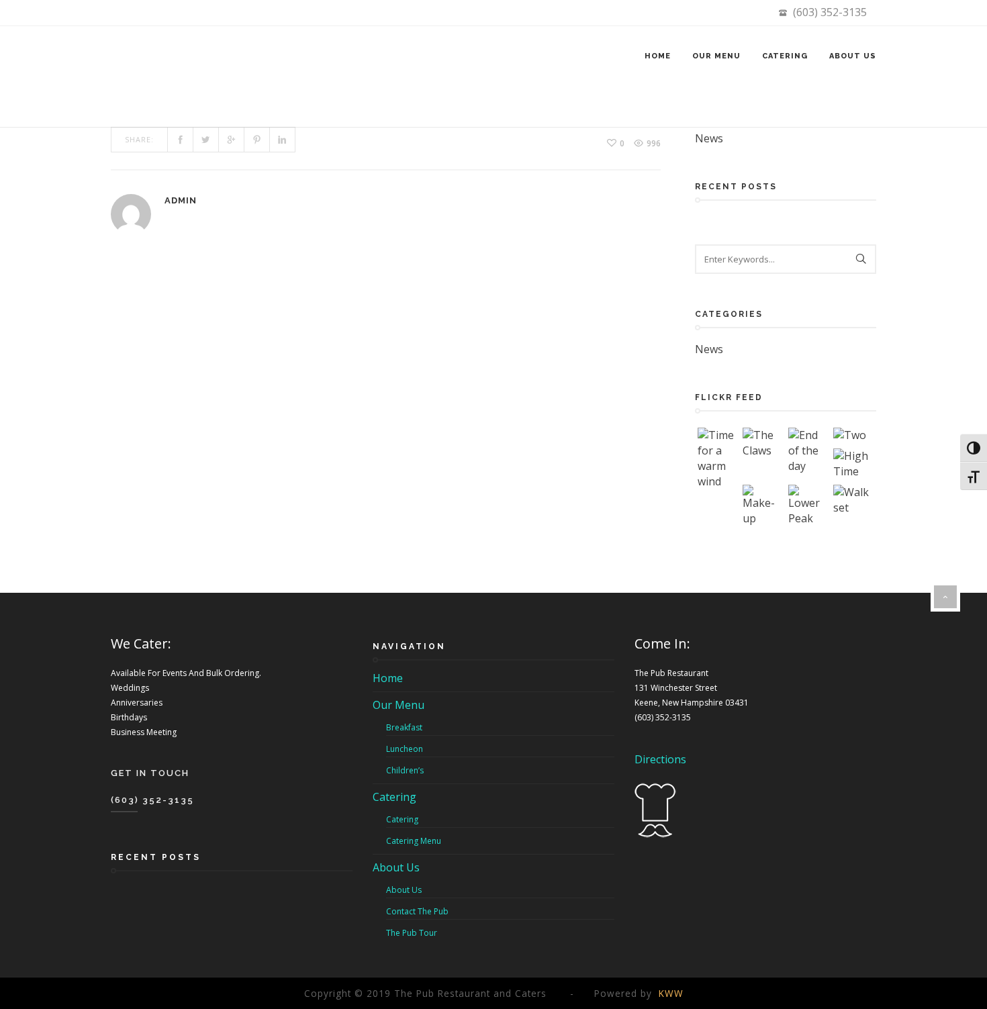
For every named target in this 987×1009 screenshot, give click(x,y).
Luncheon (404, 749)
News (709, 138)
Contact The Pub (417, 911)
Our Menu (716, 56)
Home (658, 56)
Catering (785, 56)
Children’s (405, 770)
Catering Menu (413, 841)
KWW (671, 993)
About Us (852, 56)
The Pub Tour (411, 933)
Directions (660, 759)
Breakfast (404, 727)
